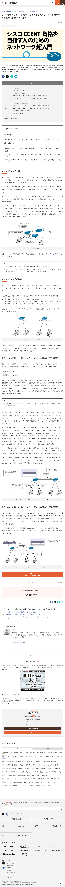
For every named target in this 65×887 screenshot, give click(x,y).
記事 (36, 826)
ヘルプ (8, 860)
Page (6, 108)
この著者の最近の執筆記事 (18, 642)
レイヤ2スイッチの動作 (19, 93)
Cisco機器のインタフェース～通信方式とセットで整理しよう (21, 612)
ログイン (33, 732)
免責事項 (9, 867)
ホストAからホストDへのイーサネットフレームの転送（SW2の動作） (31, 98)
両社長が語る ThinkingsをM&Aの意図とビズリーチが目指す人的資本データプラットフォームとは (30, 782)
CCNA (3, 26)
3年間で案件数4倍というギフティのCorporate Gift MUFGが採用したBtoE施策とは (26, 775)
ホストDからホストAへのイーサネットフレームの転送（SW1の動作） (31, 108)
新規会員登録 (33, 728)
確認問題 (15, 118)
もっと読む (6, 619)
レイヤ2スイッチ (17, 88)
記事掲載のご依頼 (16, 819)
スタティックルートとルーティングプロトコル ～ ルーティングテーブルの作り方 (26, 617)
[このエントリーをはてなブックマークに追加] (15, 76)
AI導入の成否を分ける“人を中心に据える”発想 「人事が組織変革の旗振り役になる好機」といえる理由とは (33, 768)
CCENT (8, 26)
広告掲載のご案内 (48, 819)
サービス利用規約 (11, 872)
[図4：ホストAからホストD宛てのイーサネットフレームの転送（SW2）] (32, 551)
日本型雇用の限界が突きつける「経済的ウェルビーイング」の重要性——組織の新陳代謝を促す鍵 (30, 761)
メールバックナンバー (33, 724)
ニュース (21, 826)
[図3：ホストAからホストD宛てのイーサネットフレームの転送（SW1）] (32, 482)
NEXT (59, 582)
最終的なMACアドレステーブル (21, 111)
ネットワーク (14, 26)
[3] (17, 385)
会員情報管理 (10, 865)
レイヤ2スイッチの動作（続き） (21, 103)
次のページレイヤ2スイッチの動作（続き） (32, 574)
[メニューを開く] (2, 2)
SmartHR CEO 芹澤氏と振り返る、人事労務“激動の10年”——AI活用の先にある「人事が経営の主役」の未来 (33, 753)
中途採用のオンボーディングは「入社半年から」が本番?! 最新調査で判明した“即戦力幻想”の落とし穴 (31, 779)
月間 (48, 749)
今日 (17, 749)
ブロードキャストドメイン (20, 113)
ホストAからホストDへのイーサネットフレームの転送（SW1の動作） (31, 95)
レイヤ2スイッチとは (18, 90)
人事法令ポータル (57, 826)
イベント (4, 835)
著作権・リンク (10, 863)
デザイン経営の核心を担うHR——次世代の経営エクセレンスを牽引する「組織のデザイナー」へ (30, 786)
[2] (25, 216)
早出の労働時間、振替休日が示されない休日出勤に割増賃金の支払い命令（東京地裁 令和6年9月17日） (32, 765)
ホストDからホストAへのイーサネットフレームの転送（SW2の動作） (31, 106)
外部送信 (9, 877)
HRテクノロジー (23, 835)
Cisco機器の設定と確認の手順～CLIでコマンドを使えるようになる (22, 614)
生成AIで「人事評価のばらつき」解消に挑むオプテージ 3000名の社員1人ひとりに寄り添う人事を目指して (33, 772)
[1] (10, 201)
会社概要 (9, 870)
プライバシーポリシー (12, 875)
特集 (3, 826)
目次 (32, 83)
